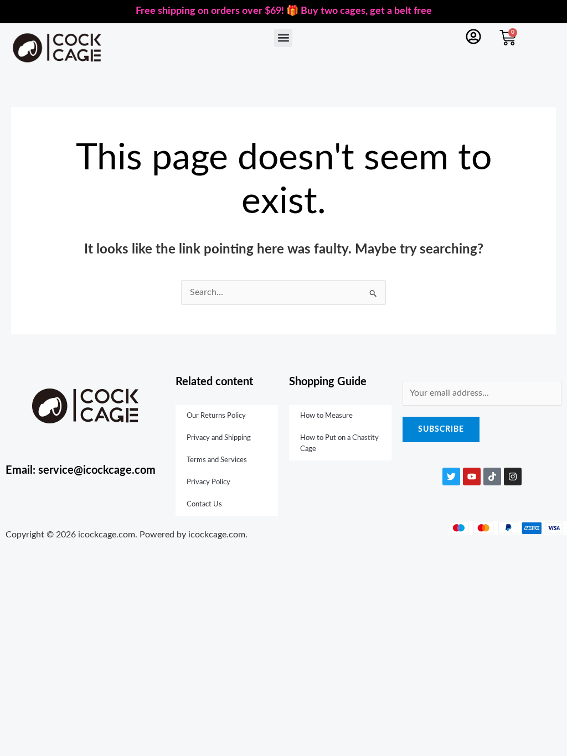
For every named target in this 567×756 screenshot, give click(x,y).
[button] (283, 38)
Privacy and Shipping (219, 438)
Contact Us (204, 504)
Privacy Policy (208, 482)
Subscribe (441, 429)
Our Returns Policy (216, 416)
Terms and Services (217, 460)
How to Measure (326, 416)
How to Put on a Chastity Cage (339, 443)
